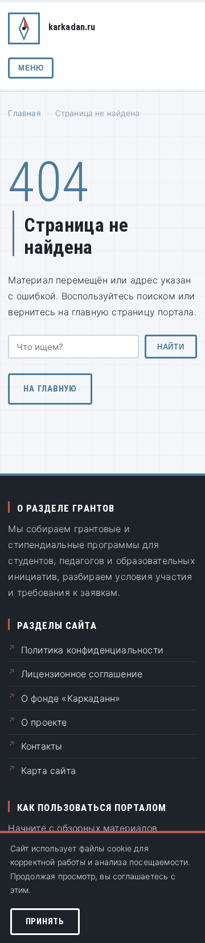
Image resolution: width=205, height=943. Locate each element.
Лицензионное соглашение (81, 674)
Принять (45, 921)
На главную (50, 389)
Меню (31, 68)
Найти (170, 347)
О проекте (44, 722)
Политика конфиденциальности (92, 650)
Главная (24, 113)
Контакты (42, 746)
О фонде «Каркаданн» (71, 698)
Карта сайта (48, 770)
